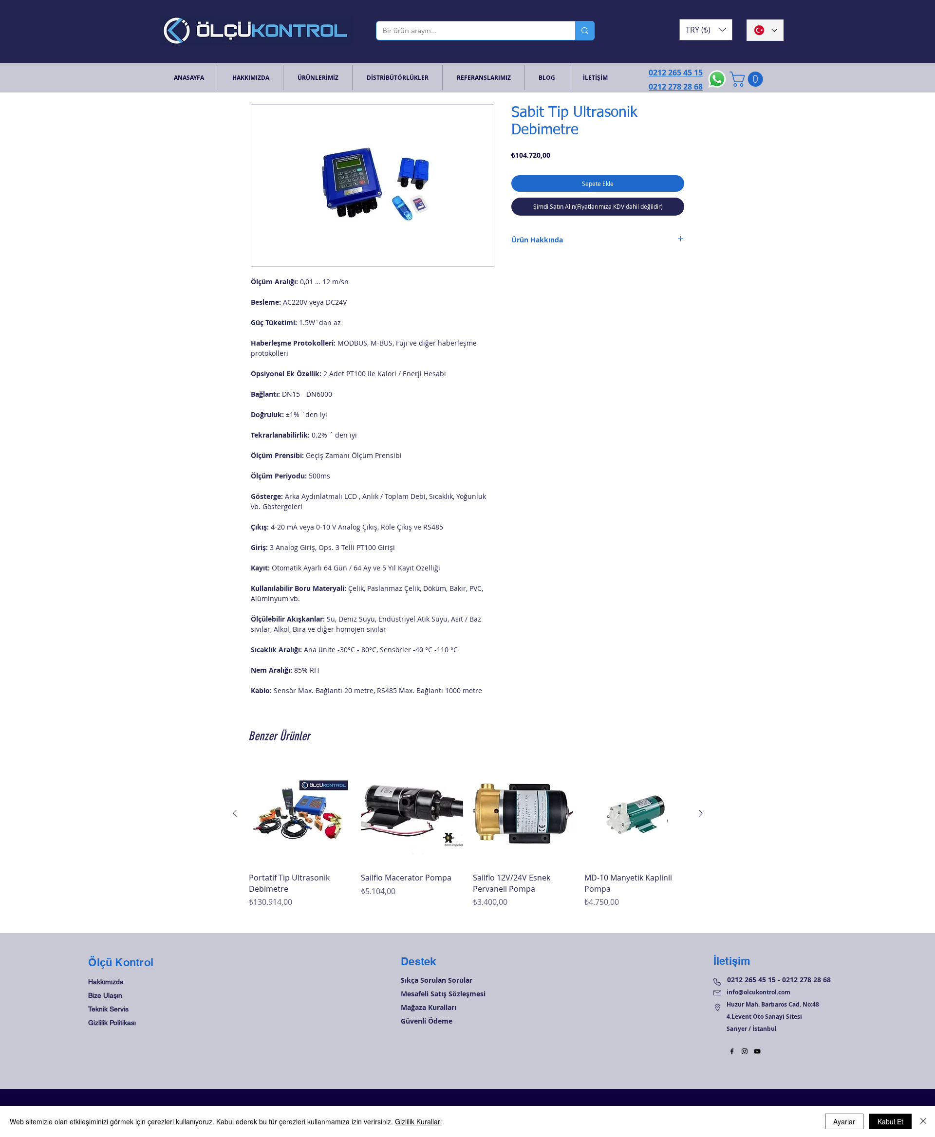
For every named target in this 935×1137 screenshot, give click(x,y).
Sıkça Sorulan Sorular (436, 980)
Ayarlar (844, 1121)
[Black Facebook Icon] (732, 1051)
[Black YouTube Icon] (757, 1051)
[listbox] (705, 29)
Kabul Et (890, 1121)
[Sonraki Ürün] (701, 813)
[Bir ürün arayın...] (584, 30)
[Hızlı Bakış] (300, 814)
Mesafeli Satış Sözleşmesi (443, 993)
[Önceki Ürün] (235, 813)
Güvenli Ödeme (426, 1021)
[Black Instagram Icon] (744, 1051)
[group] (468, 840)
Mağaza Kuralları (428, 1007)
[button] (705, 29)
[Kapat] (923, 1121)
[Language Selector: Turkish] (765, 30)
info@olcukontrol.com (758, 992)
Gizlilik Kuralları (418, 1121)
